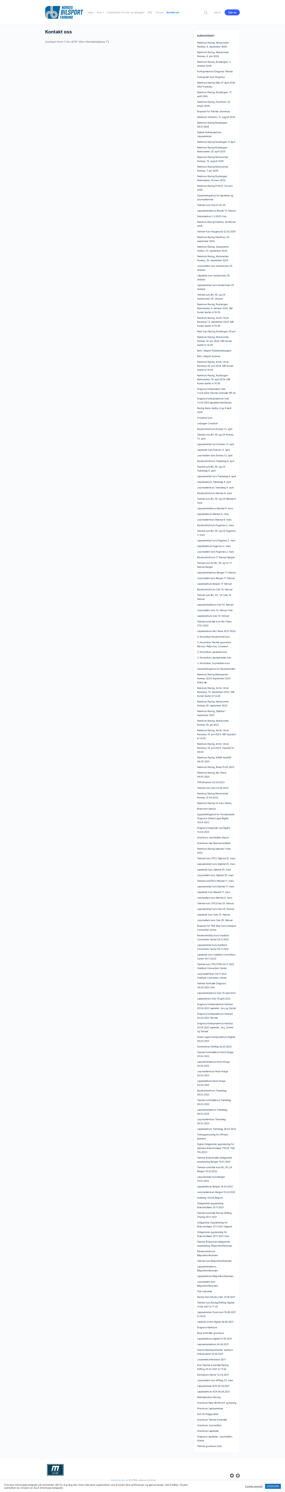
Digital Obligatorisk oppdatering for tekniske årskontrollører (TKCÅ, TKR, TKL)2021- (216, 1148)
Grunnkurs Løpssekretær (210, 1408)
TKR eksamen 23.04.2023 (210, 782)
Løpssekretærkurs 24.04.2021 (213, 1344)
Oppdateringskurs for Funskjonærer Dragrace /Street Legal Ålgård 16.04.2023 (216, 818)
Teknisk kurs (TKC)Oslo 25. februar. (215, 903)
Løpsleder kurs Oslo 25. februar (213, 914)
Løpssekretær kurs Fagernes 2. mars (216, 540)
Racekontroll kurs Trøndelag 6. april (215, 461)
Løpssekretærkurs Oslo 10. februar (215, 604)
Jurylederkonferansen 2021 (211, 1359)
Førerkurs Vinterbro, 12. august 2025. (216, 117)
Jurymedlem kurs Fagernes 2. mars (215, 551)
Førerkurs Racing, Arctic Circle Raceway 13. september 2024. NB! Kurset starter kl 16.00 (215, 321)
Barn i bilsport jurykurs (208, 356)
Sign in (217, 12)
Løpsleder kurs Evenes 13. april (213, 449)
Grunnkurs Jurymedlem (209, 1425)
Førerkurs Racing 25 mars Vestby (214, 803)
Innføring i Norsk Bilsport (210, 1197)
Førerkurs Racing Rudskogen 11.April (216, 141)
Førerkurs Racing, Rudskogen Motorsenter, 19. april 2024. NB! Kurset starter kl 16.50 (213, 379)
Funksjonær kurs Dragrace (211, 77)
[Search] (205, 12)
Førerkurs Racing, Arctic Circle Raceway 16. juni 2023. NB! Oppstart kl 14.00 (216, 734)
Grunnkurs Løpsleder (208, 1430)
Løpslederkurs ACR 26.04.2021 (213, 1391)
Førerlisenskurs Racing (208, 1397)
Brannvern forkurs (206, 808)
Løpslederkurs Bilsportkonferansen (215, 1276)
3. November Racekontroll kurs (213, 636)
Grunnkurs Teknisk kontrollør (212, 1419)
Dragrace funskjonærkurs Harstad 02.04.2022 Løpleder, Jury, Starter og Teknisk (215, 1027)
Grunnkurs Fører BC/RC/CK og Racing (216, 1402)
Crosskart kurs (204, 417)
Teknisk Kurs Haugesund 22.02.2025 (216, 231)
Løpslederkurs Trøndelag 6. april (214, 481)
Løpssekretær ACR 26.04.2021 (213, 1385)
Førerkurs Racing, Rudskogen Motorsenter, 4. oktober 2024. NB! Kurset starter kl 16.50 (215, 308)
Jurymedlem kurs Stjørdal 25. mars (215, 875)
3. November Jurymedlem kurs (213, 663)
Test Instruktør (204, 1291)
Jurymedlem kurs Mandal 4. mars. (215, 897)
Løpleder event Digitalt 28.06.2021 (215, 1321)
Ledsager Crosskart (207, 423)
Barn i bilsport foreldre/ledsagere (214, 350)
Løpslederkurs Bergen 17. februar (214, 583)
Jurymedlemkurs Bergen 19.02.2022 (216, 1192)
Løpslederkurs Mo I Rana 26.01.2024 (216, 631)
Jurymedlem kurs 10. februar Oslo (215, 610)
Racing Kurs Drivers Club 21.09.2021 (216, 1297)
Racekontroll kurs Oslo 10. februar (215, 589)
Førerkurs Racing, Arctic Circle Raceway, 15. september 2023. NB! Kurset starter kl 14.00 (215, 692)
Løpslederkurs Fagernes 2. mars (214, 546)
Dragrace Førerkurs (207, 1327)
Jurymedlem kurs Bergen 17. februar (216, 578)
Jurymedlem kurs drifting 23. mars (215, 1380)
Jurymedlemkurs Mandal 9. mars (214, 519)
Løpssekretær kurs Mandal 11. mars (215, 886)
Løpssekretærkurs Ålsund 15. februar (216, 210)
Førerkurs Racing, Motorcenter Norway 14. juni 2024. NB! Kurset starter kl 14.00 (214, 341)
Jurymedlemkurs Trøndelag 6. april (215, 487)
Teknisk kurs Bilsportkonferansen (214, 1260)
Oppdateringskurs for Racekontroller (216, 668)
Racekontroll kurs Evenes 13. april (214, 429)
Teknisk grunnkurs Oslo (209, 1446)
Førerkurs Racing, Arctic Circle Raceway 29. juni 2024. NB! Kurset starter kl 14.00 (215, 365)
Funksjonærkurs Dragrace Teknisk (215, 71)
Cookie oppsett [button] (254, 1486)
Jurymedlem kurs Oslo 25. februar (215, 920)
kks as (125, 1480)
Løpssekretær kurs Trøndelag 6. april (216, 476)
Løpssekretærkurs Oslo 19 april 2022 (216, 993)
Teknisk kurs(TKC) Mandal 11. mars (215, 880)
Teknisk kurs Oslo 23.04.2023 (212, 787)
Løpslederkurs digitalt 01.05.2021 (214, 1338)
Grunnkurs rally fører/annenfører (213, 843)
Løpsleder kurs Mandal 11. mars (213, 892)
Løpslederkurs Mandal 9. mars (213, 514)
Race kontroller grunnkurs (210, 1333)
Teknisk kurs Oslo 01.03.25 (211, 205)
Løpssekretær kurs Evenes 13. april (215, 444)
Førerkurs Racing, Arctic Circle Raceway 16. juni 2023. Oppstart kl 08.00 (215, 747)
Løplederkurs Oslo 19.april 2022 (213, 998)
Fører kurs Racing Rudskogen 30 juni (216, 331)
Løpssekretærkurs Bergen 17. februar (216, 572)
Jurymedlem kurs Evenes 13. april (214, 455)
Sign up (232, 12)
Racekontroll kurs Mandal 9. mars (214, 493)
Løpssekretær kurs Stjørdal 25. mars (216, 864)
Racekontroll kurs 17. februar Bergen (216, 557)
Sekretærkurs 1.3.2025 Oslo (211, 216)
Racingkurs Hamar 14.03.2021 (213, 1374)
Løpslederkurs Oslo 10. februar (213, 615)
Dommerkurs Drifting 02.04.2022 (214, 1046)
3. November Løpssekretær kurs (214, 657)
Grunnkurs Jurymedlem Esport (213, 837)
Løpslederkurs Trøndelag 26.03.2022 (216, 1128)
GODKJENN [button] (273, 1486)
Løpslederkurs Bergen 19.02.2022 (215, 1186)
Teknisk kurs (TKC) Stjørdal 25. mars (216, 858)
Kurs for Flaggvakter (208, 1414)
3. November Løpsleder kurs (212, 651)
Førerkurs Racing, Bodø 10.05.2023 (215, 767)
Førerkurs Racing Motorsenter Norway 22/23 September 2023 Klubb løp (213, 678)
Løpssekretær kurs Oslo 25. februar (215, 909)
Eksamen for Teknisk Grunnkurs (213, 111)
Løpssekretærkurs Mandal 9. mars (215, 508)
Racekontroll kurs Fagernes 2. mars (215, 525)
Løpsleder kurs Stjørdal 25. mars (214, 869)
